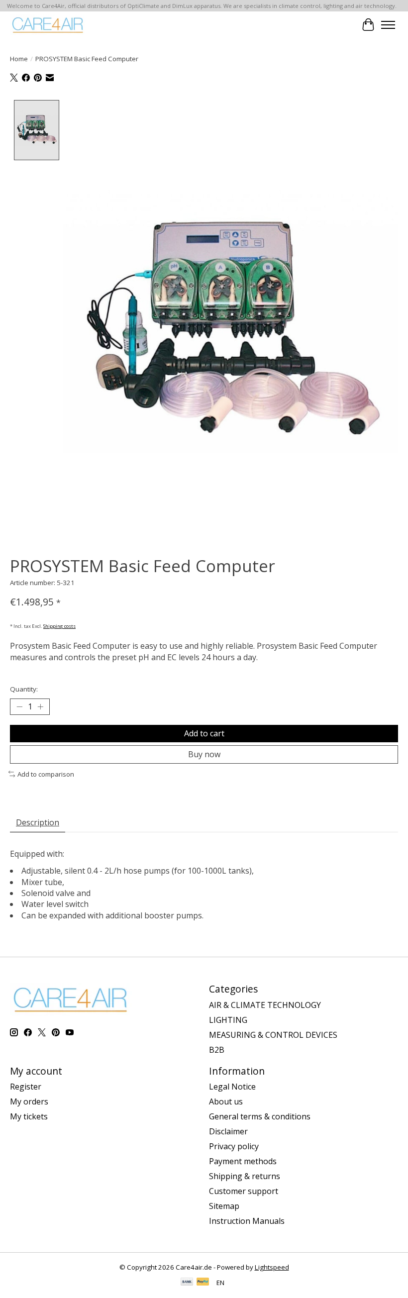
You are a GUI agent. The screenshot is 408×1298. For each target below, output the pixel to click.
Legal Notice (232, 1086)
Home (19, 58)
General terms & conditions (259, 1116)
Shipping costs (59, 626)
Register (25, 1086)
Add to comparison (45, 774)
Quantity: (24, 689)
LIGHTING (228, 1019)
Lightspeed (272, 1267)
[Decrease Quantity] (19, 706)
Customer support (243, 1191)
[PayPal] (203, 1283)
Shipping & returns (244, 1176)
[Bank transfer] (187, 1283)
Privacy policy (234, 1146)
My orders (29, 1101)
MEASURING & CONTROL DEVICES (273, 1034)
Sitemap (224, 1205)
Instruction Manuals (247, 1220)
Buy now (204, 754)
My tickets (29, 1116)
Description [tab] (37, 822)
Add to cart (204, 733)
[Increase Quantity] (40, 706)
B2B (216, 1049)
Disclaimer (228, 1131)
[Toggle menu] (388, 25)
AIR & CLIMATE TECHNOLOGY (265, 1004)
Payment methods (243, 1161)
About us (226, 1101)
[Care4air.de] (48, 24)
